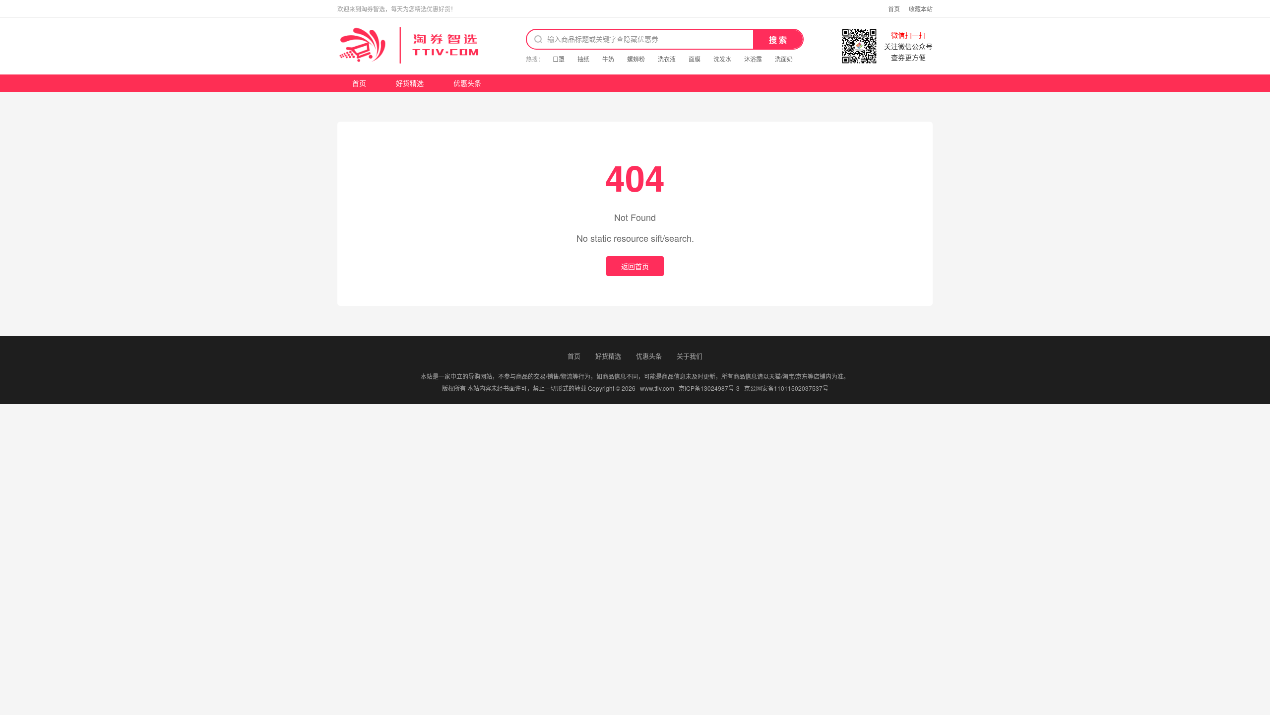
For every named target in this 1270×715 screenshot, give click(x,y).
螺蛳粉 (636, 59)
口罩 (559, 59)
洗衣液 (667, 59)
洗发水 (722, 59)
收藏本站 (921, 8)
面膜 (694, 59)
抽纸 (583, 59)
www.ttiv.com (657, 388)
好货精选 (410, 83)
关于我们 (689, 355)
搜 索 (778, 40)
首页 (894, 8)
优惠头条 (467, 83)
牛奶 (608, 59)
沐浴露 (753, 59)
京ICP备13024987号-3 (709, 388)
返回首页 (635, 266)
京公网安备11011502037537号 (786, 388)
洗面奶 (784, 59)
